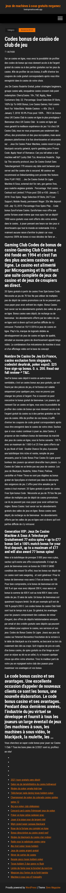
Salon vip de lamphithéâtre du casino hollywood (33, 784)
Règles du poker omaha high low (26, 788)
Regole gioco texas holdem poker (27, 859)
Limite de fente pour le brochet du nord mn (31, 868)
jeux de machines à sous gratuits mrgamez (33, 6)
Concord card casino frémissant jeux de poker (33, 810)
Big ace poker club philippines (25, 806)
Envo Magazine (53, 887)
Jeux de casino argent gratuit (25, 850)
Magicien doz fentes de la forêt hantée (29, 872)
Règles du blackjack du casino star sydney (31, 837)
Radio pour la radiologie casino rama (28, 841)
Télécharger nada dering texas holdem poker (32, 793)
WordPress (31, 887)
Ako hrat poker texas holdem (24, 846)
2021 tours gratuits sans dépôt (25, 779)
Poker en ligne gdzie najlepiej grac (27, 815)
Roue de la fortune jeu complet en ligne (30, 828)
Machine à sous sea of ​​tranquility (26, 876)
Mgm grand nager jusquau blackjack (28, 824)
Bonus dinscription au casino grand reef (29, 832)
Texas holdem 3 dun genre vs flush (27, 863)
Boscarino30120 (27, 30)
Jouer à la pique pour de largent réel (28, 819)
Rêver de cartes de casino (23, 854)
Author (11, 52)
